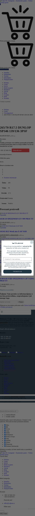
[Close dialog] (32, 242)
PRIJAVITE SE (17, 271)
